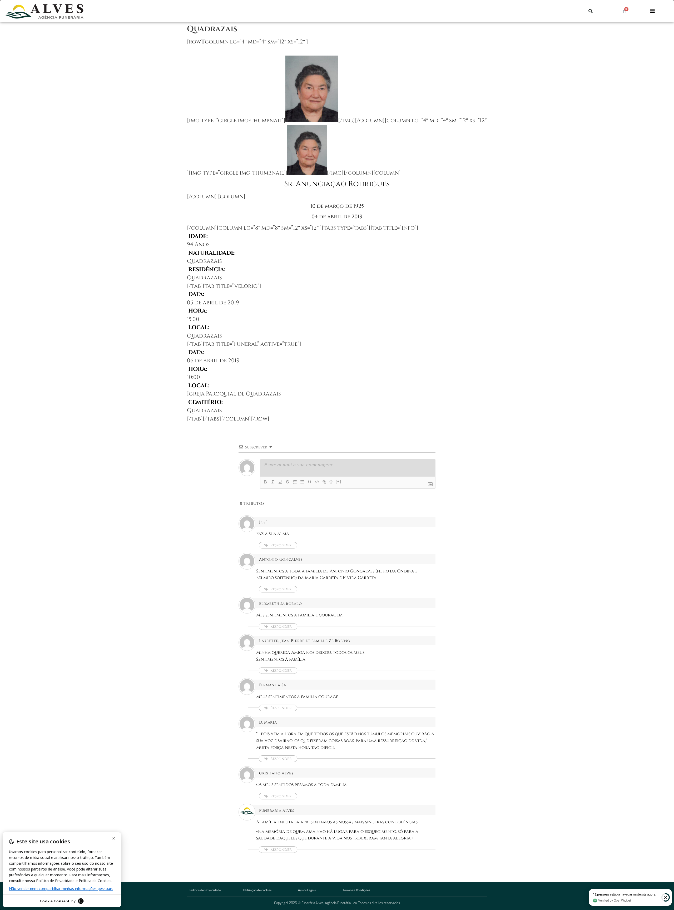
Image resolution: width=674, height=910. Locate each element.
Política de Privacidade (205, 890)
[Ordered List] (295, 482)
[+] (338, 481)
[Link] (324, 482)
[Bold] (265, 482)
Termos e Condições (356, 890)
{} (331, 481)
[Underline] (280, 482)
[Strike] (287, 482)
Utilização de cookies (257, 890)
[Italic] (272, 482)
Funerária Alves (276, 810)
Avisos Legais (307, 890)
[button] (590, 11)
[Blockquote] (309, 482)
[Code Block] (317, 482)
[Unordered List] (302, 482)
